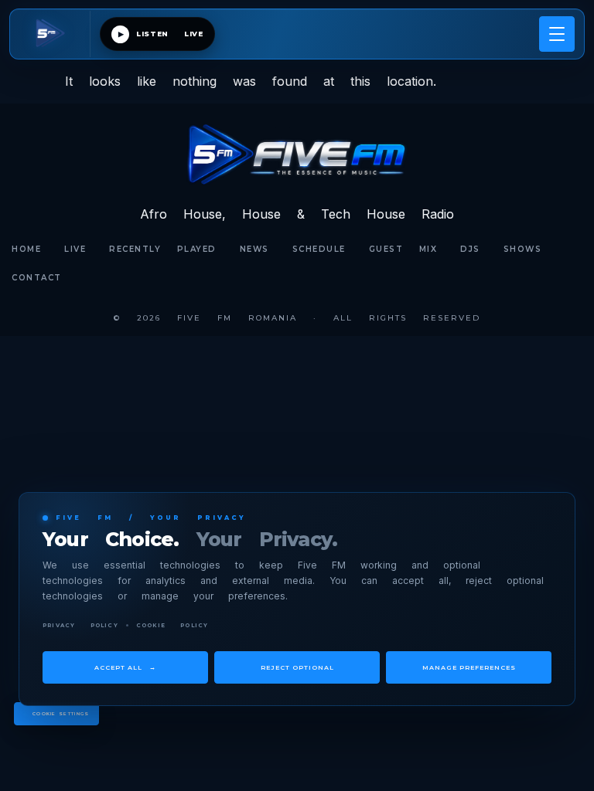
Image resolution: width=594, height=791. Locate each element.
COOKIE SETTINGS (61, 714)
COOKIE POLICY (172, 625)
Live (75, 249)
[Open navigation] (557, 34)
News (254, 249)
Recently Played (163, 249)
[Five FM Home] (54, 34)
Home (26, 249)
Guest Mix (403, 249)
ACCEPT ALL (125, 667)
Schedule (319, 249)
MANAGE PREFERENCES (469, 667)
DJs (470, 249)
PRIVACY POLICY (80, 625)
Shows (523, 249)
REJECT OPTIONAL (297, 667)
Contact (37, 278)
